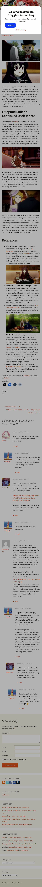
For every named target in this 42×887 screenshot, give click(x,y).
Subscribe (10, 25)
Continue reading (21, 30)
